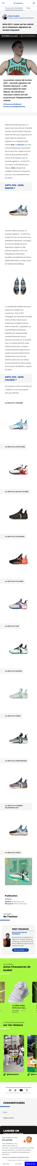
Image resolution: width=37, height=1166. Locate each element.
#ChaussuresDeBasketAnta (14, 107)
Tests (28, 8)
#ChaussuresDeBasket (12, 104)
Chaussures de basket (14, 8)
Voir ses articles (19, 950)
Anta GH (20, 145)
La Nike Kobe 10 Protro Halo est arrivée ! (19, 1006)
